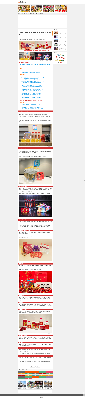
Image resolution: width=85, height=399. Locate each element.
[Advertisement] (42, 21)
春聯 (21, 375)
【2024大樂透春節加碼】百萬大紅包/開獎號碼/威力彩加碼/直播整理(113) (32, 77)
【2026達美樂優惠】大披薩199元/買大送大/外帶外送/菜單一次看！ (62, 32)
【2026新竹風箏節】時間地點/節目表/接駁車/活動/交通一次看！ (22, 388)
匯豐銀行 (30, 66)
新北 (62, 62)
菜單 (64, 58)
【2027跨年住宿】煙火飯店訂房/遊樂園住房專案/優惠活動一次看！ (62, 48)
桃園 (58, 60)
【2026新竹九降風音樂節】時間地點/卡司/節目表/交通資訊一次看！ (39, 388)
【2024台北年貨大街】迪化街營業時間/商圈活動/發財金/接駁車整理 (31, 86)
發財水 (42, 375)
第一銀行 (30, 64)
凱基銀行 (47, 60)
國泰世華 (41, 64)
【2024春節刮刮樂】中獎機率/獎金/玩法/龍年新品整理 (29, 78)
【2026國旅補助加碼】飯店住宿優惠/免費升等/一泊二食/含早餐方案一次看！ (48, 388)
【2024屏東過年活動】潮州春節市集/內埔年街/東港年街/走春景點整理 (32, 85)
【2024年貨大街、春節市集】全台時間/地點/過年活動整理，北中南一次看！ (33, 81)
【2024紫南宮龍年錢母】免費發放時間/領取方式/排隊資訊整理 (31, 72)
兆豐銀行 (42, 60)
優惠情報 (22, 13)
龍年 (28, 378)
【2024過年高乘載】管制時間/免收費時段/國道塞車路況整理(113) (31, 93)
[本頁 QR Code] (84, 396)
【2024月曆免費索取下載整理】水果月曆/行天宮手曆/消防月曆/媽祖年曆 (32, 108)
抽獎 (59, 57)
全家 (59, 62)
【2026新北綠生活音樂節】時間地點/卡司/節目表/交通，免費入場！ (31, 388)
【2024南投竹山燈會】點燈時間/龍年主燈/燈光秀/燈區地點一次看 (31, 90)
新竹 (63, 60)
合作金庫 (22, 66)
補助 (60, 61)
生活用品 (25, 13)
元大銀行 (45, 60)
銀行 (21, 378)
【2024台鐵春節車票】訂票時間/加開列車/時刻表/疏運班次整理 (31, 94)
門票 (63, 55)
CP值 (21, 1)
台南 (62, 56)
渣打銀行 (44, 64)
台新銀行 (50, 60)
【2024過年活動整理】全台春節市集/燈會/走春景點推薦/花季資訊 (31, 79)
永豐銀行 (37, 64)
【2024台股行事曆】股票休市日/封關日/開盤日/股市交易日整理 (31, 97)
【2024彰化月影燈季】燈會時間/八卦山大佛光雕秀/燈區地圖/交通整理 (32, 89)
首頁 (19, 13)
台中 (60, 54)
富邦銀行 (23, 64)
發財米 (49, 375)
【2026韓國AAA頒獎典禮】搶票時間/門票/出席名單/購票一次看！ (62, 36)
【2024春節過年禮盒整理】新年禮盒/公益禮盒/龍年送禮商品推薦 (31, 104)
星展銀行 (26, 66)
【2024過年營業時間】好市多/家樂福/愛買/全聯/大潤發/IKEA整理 (31, 107)
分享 (38, 366)
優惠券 (58, 55)
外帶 (57, 61)
